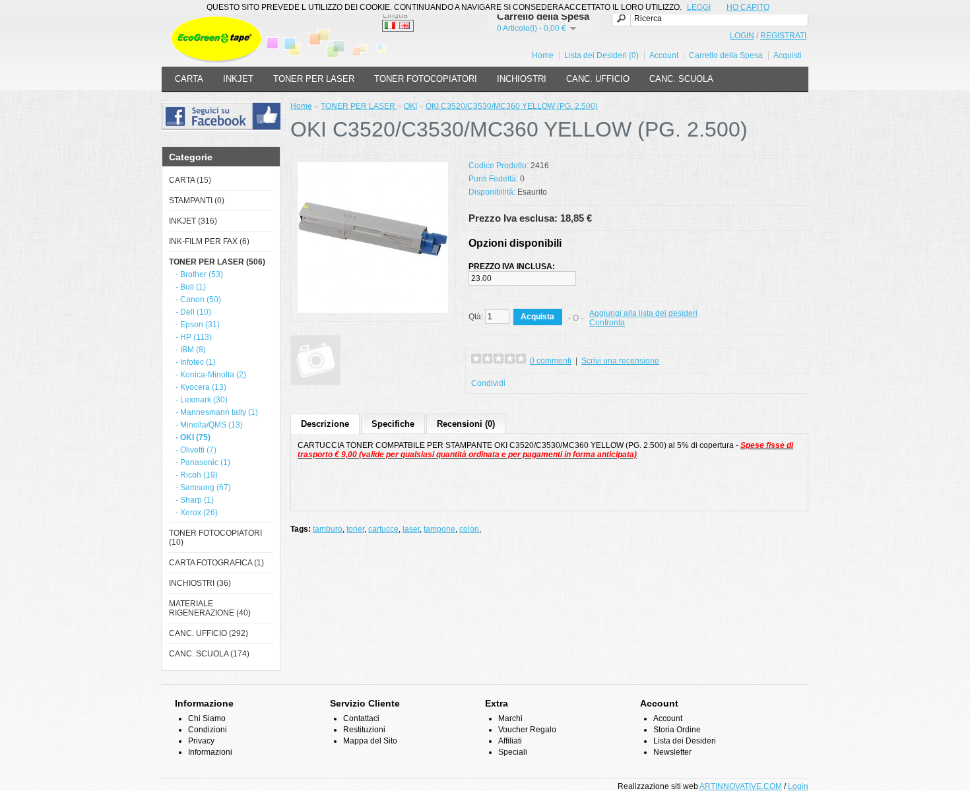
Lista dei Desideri (684, 740)
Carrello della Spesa (726, 55)
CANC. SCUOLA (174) (209, 653)
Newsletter (672, 752)
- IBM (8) (191, 349)
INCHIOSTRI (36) (200, 583)
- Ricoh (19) (197, 475)
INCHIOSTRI (521, 79)
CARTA (189, 79)
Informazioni (210, 752)
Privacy (201, 740)
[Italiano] (390, 25)
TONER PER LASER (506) (217, 262)
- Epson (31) (198, 324)
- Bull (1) (191, 287)
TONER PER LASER (313, 79)
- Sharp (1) (195, 500)
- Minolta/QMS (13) (209, 424)
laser (411, 529)
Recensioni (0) (466, 424)
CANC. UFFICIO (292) (208, 633)
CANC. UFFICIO (598, 79)
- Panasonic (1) (203, 462)
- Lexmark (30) (202, 399)
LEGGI (699, 7)
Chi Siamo (207, 718)
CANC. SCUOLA (681, 79)
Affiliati (510, 740)
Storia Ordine (677, 729)
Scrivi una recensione (620, 360)
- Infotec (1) (196, 362)
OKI (410, 106)
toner (355, 529)
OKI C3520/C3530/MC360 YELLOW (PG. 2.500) (512, 106)
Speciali (512, 752)
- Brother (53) (199, 274)
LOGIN (742, 35)
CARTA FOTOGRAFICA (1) (216, 562)
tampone (439, 529)
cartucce (383, 529)
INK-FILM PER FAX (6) (209, 241)
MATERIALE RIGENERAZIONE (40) (210, 608)
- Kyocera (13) (201, 387)
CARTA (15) (190, 180)
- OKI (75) (193, 437)
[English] (404, 25)
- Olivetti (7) (196, 450)
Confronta (607, 322)
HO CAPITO (748, 7)
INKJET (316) (193, 221)
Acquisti (787, 55)
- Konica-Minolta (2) (211, 374)
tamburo (327, 529)
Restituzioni (364, 729)
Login (798, 786)
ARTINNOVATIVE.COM (740, 786)
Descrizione (325, 424)
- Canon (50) (198, 299)
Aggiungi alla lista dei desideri (643, 313)
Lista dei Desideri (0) (601, 55)
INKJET (238, 79)
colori (469, 529)
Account (663, 55)
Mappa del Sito (370, 740)
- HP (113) (194, 337)
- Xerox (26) (197, 512)
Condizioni (207, 729)
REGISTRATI (783, 35)
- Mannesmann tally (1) (217, 412)
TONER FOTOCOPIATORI (425, 79)
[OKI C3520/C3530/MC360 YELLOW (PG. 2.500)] (373, 310)
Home (543, 55)
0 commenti (550, 360)
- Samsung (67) (203, 487)
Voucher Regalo (527, 729)
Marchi (510, 718)
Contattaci (361, 718)
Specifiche (393, 424)
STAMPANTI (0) (196, 200)
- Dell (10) (193, 312)
